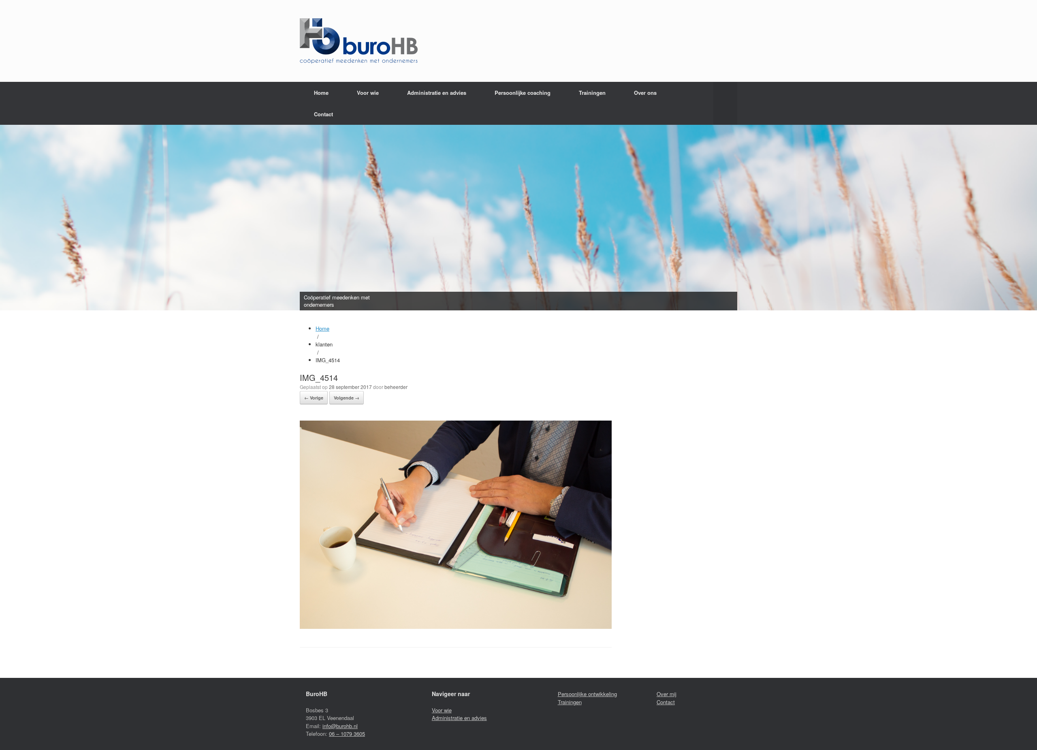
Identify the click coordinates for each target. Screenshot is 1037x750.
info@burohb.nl (340, 726)
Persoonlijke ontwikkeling (587, 694)
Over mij (666, 694)
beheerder (396, 386)
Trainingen (592, 92)
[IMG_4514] (456, 626)
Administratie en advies (459, 718)
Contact (323, 114)
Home (321, 92)
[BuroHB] (359, 41)
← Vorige (313, 398)
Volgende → (346, 398)
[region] (518, 217)
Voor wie (368, 92)
